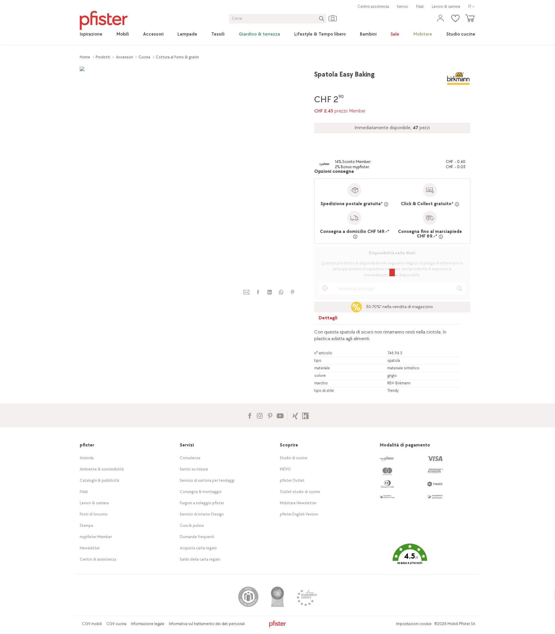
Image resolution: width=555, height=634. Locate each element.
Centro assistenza (373, 6)
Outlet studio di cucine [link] (300, 491)
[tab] (328, 319)
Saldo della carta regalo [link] (200, 559)
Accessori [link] (124, 57)
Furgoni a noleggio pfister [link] (202, 502)
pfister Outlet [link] (292, 480)
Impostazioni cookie (414, 623)
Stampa (86, 525)
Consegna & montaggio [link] (201, 491)
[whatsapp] (281, 292)
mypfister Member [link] (96, 536)
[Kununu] (305, 415)
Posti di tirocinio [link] (94, 514)
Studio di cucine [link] (293, 457)
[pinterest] (292, 292)
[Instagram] (260, 415)
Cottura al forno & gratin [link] (177, 57)
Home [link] (85, 57)
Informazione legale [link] (147, 623)
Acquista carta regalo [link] (198, 548)
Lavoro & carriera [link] (446, 6)
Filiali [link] (420, 6)
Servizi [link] (402, 6)
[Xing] (295, 415)
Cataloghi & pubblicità (99, 480)
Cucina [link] (144, 57)
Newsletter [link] (90, 548)
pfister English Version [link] (299, 514)
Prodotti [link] (103, 57)
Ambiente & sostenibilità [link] (102, 469)
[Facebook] (250, 415)
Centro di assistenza (98, 559)
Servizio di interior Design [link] (202, 514)
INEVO (285, 469)
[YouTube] (280, 415)
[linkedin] (269, 292)
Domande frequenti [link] (197, 536)
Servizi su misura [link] (194, 469)
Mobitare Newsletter (298, 502)
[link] (91, 34)
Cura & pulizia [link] (192, 525)
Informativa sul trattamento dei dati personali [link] (207, 623)
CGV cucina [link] (116, 623)
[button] (410, 558)
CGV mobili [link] (92, 623)
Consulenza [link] (190, 457)
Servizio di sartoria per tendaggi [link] (207, 480)
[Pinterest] (270, 415)
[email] (246, 292)
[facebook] (258, 292)
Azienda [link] (87, 457)
